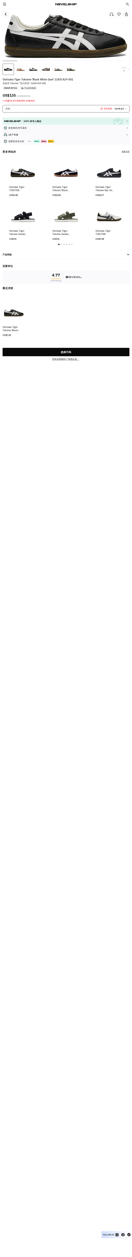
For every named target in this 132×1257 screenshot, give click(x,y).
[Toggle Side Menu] (4, 4)
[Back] (6, 14)
